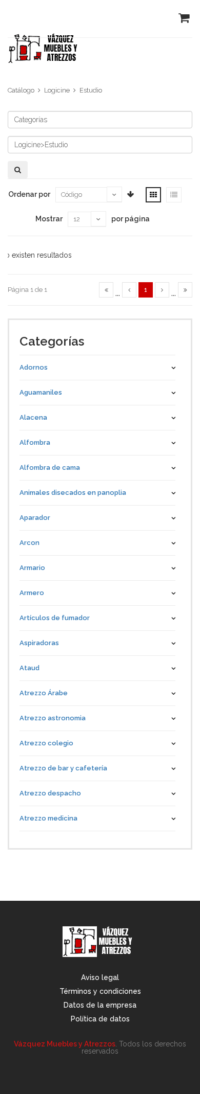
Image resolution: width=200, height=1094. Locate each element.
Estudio (90, 90)
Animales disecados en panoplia (72, 492)
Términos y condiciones (100, 991)
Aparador (34, 517)
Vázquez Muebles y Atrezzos (64, 1044)
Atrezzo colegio (46, 743)
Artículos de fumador (54, 618)
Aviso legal (100, 977)
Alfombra (34, 442)
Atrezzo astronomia (52, 718)
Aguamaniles (40, 392)
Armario (32, 568)
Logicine (57, 90)
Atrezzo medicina (48, 818)
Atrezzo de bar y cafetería (63, 768)
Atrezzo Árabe (43, 693)
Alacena (33, 417)
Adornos (33, 367)
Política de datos (100, 1019)
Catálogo (21, 90)
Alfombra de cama (49, 467)
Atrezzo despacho (50, 793)
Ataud (29, 668)
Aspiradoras (39, 643)
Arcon (29, 542)
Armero (31, 593)
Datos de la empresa (100, 1005)
